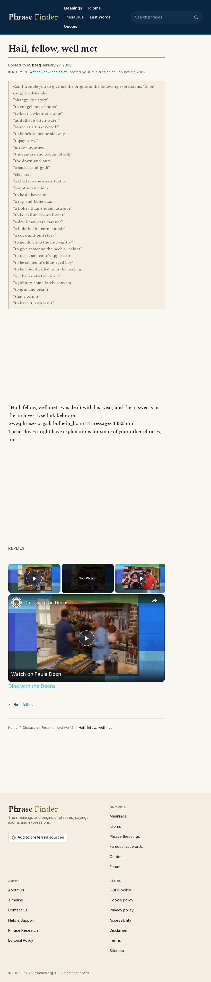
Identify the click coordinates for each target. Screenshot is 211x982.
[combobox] (163, 17)
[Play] (141, 578)
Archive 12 (65, 727)
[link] (16, 602)
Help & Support (21, 920)
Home (12, 727)
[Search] (196, 17)
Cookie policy (121, 900)
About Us (16, 890)
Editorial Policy (20, 940)
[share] (154, 600)
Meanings (73, 8)
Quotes (70, 26)
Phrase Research (23, 930)
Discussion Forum (37, 727)
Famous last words (126, 846)
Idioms (94, 8)
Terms (115, 940)
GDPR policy (120, 890)
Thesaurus (74, 17)
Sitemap (117, 950)
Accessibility (120, 920)
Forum (115, 866)
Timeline (15, 900)
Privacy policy (122, 910)
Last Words (100, 17)
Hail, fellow (23, 705)
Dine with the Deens (46, 602)
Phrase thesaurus (125, 836)
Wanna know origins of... (49, 72)
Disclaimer (119, 930)
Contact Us (18, 910)
